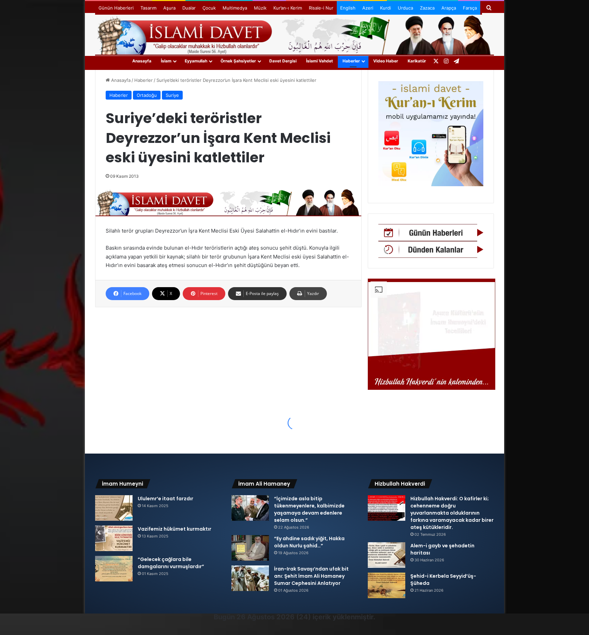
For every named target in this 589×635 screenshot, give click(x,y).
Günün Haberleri (116, 8)
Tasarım (148, 8)
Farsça (470, 8)
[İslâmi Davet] (294, 34)
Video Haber (385, 60)
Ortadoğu (147, 95)
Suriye (172, 95)
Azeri (367, 8)
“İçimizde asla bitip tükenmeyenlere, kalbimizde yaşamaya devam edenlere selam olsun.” (309, 509)
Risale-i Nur (321, 8)
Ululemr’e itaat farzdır (165, 498)
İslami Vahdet (319, 60)
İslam (166, 60)
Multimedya (235, 8)
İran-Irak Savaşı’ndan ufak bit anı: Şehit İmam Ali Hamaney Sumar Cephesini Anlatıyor (311, 576)
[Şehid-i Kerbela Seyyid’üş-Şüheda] (386, 585)
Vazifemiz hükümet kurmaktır (174, 529)
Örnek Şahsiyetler (238, 60)
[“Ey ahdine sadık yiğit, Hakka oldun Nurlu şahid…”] (250, 548)
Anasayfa (141, 60)
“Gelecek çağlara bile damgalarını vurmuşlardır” (171, 563)
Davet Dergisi (283, 60)
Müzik (260, 8)
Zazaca (427, 8)
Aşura (169, 8)
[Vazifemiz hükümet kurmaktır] (114, 538)
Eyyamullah (196, 60)
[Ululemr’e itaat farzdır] (114, 508)
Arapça (448, 8)
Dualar (189, 8)
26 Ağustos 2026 (265, 617)
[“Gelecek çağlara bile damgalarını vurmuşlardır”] (114, 568)
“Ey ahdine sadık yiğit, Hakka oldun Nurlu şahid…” (309, 542)
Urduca (405, 8)
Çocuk (209, 8)
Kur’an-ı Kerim (287, 8)
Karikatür (417, 60)
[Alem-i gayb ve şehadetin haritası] (386, 555)
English (348, 8)
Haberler (351, 60)
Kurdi (385, 8)
